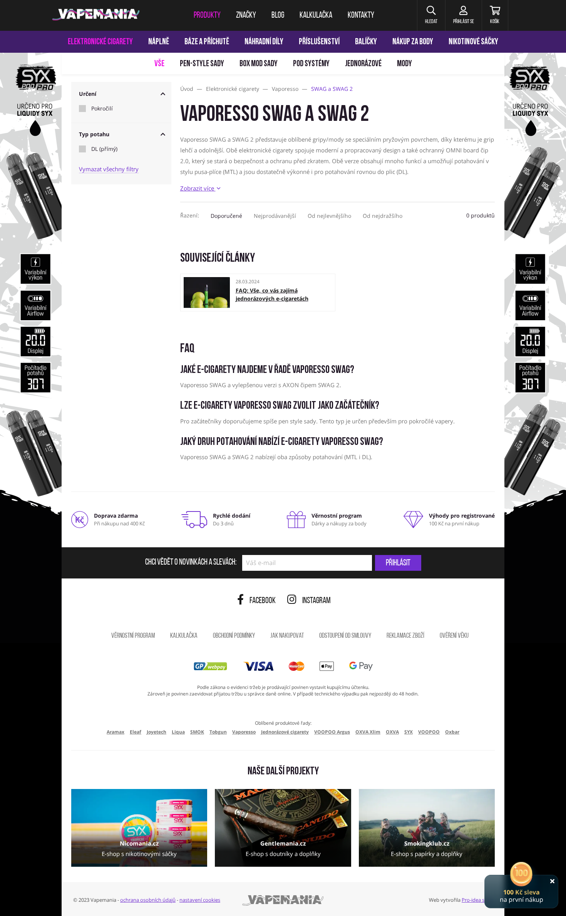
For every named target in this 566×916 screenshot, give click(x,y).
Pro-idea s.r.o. (477, 899)
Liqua (178, 732)
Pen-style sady (202, 64)
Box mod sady (258, 64)
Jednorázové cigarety (285, 732)
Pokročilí (102, 108)
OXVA (392, 732)
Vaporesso (244, 732)
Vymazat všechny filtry (109, 169)
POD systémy (311, 64)
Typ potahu (94, 134)
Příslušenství (319, 42)
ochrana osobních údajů (148, 899)
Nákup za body (412, 42)
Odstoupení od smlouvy (345, 636)
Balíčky (366, 42)
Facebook (263, 601)
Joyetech (156, 732)
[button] (431, 15)
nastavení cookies (199, 899)
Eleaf (135, 732)
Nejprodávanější (275, 215)
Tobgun (218, 732)
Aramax (115, 732)
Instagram (316, 601)
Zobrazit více (198, 188)
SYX (408, 732)
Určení (87, 93)
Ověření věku (454, 636)
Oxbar (452, 732)
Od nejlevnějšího (329, 215)
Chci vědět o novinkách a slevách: (190, 562)
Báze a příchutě (206, 42)
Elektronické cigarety (100, 42)
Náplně (158, 42)
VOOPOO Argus (332, 732)
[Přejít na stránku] (31, 364)
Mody (404, 64)
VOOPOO (429, 732)
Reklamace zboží (405, 636)
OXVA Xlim (367, 732)
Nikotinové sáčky (473, 42)
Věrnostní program (133, 636)
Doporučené (226, 215)
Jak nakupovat (287, 636)
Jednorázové (363, 64)
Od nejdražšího (382, 215)
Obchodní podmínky (234, 636)
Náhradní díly (263, 42)
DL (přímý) (104, 148)
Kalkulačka (184, 636)
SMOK (197, 732)
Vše (159, 64)
